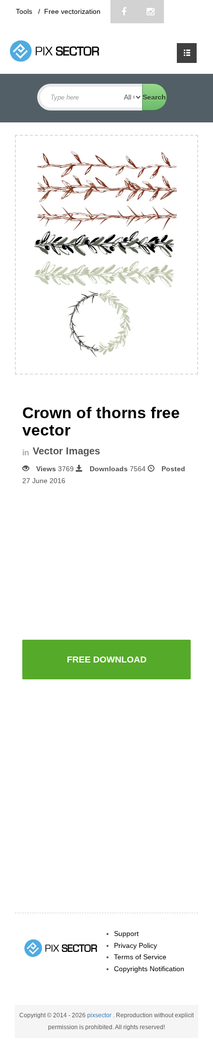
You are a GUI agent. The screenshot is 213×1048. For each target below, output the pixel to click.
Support (126, 934)
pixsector (100, 1015)
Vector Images (66, 451)
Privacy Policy (135, 945)
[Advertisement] (106, 561)
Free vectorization (72, 11)
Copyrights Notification (149, 969)
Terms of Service (140, 957)
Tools (25, 11)
